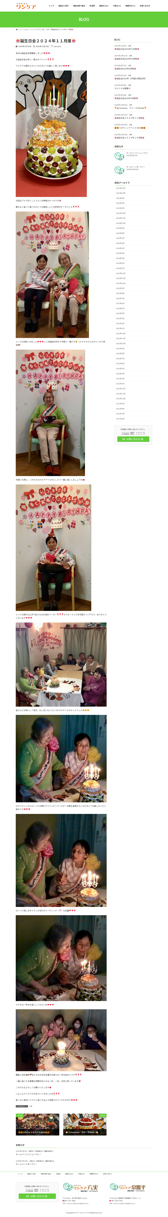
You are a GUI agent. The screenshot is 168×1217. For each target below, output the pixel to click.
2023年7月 (120, 298)
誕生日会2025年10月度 (127, 59)
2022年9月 (120, 348)
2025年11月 (120, 188)
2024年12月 (120, 213)
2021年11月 (120, 393)
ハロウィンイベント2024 (130, 128)
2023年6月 (120, 303)
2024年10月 (120, 223)
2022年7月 (120, 358)
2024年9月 (120, 228)
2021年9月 (120, 404)
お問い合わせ (107, 1174)
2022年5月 (120, 369)
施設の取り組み (46, 1174)
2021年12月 (120, 389)
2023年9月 (120, 288)
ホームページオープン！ (135, 167)
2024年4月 (120, 253)
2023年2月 (120, 323)
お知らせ (31, 1151)
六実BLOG (81, 1174)
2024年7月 (120, 238)
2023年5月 (120, 308)
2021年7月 (120, 414)
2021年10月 (120, 399)
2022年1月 (120, 383)
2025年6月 (120, 198)
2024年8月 (120, 233)
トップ (20, 1174)
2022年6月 (120, 363)
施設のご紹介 (31, 1174)
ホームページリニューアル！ (137, 153)
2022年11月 (120, 338)
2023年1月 (120, 328)
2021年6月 (120, 419)
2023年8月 (120, 293)
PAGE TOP (162, 1178)
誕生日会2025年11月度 (127, 49)
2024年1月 (120, 268)
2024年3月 (120, 258)
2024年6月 (120, 243)
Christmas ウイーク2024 (130, 108)
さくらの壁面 (122, 88)
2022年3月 (120, 379)
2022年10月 (120, 343)
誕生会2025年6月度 (125, 68)
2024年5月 (120, 248)
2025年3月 (120, 208)
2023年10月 (120, 283)
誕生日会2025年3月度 (126, 98)
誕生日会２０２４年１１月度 (129, 118)
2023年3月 (120, 318)
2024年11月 (120, 218)
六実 (30, 1106)
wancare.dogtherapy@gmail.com (77, 1203)
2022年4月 (120, 373)
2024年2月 (120, 263)
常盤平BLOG (94, 1174)
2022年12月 (120, 333)
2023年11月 (120, 278)
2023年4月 (120, 313)
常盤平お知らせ (48, 1151)
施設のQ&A (69, 1174)
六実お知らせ (39, 1151)
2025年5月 (120, 203)
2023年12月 (120, 273)
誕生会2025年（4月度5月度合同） (132, 78)
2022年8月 (120, 353)
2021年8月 (120, 409)
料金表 (58, 1174)
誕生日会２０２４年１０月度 (129, 137)
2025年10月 (120, 193)
